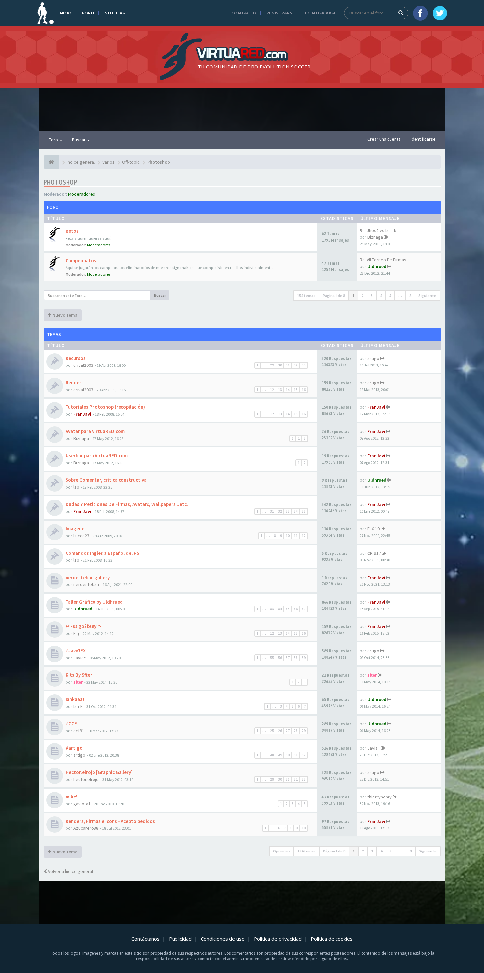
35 (304, 511)
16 (304, 389)
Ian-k (78, 706)
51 (296, 755)
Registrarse (280, 13)
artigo (373, 358)
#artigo (74, 748)
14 (288, 389)
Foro (88, 13)
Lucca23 (81, 536)
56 (280, 657)
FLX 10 (373, 529)
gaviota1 (82, 804)
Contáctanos (145, 938)
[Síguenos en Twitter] (440, 13)
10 (288, 535)
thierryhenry (379, 797)
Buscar (79, 140)
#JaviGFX (76, 650)
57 (288, 657)
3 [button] (372, 295)
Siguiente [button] (427, 295)
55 (272, 657)
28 (296, 730)
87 (304, 609)
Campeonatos (81, 260)
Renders (75, 382)
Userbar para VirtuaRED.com (97, 455)
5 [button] (390, 295)
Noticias (114, 13)
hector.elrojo (86, 779)
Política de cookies (332, 938)
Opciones (281, 851)
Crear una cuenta (384, 139)
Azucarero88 (85, 828)
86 (296, 609)
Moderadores (81, 194)
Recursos (76, 358)
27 (288, 730)
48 (272, 755)
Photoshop (61, 182)
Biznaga (375, 237)
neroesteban (86, 584)
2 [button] (362, 295)
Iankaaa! (75, 699)
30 (280, 365)
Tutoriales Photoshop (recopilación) (105, 407)
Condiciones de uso (223, 938)
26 (280, 730)
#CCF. (72, 723)
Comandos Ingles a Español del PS (102, 553)
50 (288, 755)
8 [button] (410, 295)
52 (304, 755)
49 (280, 755)
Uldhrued (376, 266)
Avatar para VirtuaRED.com (95, 431)
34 (296, 511)
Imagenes (76, 529)
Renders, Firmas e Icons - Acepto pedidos (110, 821)
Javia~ (79, 658)
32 (296, 365)
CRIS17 (374, 553)
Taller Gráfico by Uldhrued (94, 602)
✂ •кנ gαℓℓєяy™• (84, 626)
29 (272, 365)
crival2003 (83, 365)
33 (304, 365)
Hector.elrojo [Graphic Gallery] (99, 772)
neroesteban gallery (88, 577)
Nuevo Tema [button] (64, 315)
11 (296, 535)
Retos (72, 231)
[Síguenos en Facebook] (420, 13)
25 (272, 730)
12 (272, 389)
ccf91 (78, 731)
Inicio (65, 13)
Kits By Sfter (79, 675)
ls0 (76, 487)
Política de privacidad (278, 938)
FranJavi (82, 414)
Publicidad (180, 938)
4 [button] (381, 295)
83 (272, 609)
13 (280, 389)
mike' (71, 797)
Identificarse (320, 13)
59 (304, 657)
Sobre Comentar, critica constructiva (106, 480)
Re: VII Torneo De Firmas (383, 260)
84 (280, 609)
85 (288, 609)
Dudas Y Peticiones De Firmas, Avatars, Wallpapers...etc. (127, 504)
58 (296, 657)
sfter (78, 682)
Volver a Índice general (70, 871)
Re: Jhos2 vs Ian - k (378, 230)
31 (288, 365)
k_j (76, 633)
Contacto (243, 13)
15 (296, 389)
